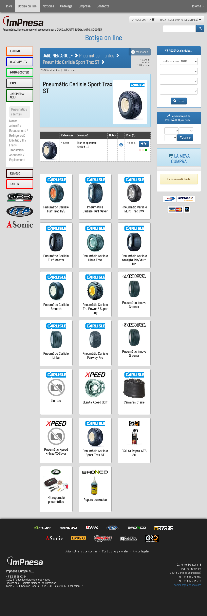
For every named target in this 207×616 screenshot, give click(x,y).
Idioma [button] (197, 6)
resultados (140, 52)
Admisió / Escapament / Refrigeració (18, 131)
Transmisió (16, 150)
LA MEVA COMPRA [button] (142, 19)
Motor (13, 121)
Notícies (48, 6)
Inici (9, 6)
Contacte (103, 6)
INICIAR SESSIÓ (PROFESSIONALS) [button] (179, 19)
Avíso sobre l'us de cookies (81, 551)
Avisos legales (141, 551)
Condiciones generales (115, 551)
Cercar (180, 101)
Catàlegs (66, 6)
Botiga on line (27, 6)
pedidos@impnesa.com (187, 585)
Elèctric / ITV (17, 140)
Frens (13, 145)
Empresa (84, 6)
